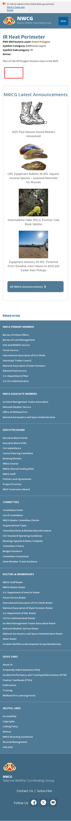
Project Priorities (12, 484)
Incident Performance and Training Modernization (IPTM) (35, 674)
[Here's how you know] (35, 7)
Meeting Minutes (12, 458)
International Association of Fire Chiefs (24, 355)
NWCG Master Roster (14, 587)
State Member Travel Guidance (20, 561)
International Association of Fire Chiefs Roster (28, 602)
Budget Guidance (12, 551)
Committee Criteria (13, 546)
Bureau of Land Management (19, 339)
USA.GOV (8, 747)
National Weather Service (17, 407)
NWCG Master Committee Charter (21, 520)
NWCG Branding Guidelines (18, 736)
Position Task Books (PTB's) (17, 680)
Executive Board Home (15, 437)
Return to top (11, 315)
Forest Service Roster (14, 597)
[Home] (9, 20)
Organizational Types (15, 525)
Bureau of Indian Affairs (16, 334)
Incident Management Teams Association (25, 401)
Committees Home (13, 510)
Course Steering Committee (18, 453)
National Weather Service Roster (21, 628)
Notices (7, 731)
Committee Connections (16, 556)
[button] (14, 79)
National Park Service (15, 370)
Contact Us (25, 791)
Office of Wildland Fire (15, 412)
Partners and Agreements (17, 479)
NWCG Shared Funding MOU (18, 468)
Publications (9, 685)
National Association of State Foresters (24, 365)
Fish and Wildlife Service (16, 345)
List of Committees (13, 515)
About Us (8, 664)
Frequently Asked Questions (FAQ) (21, 669)
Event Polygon (41, 41)
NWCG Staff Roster (13, 582)
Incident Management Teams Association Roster (29, 623)
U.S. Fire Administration (16, 381)
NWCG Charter (11, 463)
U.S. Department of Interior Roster (21, 592)
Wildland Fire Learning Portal (19, 695)
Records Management (15, 741)
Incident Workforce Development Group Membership (32, 644)
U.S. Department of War (15, 375)
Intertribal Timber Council (17, 360)
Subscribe (44, 791)
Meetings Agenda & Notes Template (23, 540)
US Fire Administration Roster (19, 618)
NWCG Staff (9, 474)
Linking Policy (10, 726)
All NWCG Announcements (26, 286)
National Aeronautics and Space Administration (29, 417)
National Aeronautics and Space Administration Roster (33, 633)
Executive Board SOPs (15, 443)
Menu (63, 21)
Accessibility (9, 716)
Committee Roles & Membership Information (27, 530)
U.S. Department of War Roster (19, 613)
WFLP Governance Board (16, 489)
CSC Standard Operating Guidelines (22, 535)
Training (7, 690)
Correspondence (12, 448)
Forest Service (10, 350)
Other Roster (10, 638)
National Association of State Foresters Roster (28, 607)
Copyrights (9, 721)
